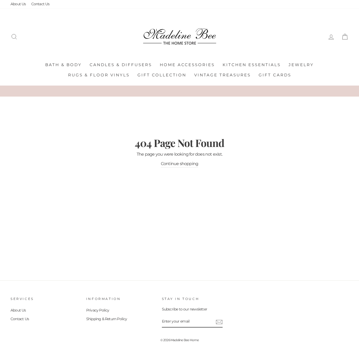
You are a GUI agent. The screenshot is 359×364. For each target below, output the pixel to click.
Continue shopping (179, 163)
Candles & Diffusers (121, 64)
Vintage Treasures (222, 74)
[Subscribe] (219, 321)
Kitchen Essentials (252, 64)
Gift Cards (275, 74)
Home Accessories (187, 64)
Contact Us (40, 4)
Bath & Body (63, 64)
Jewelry (301, 64)
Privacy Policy (97, 310)
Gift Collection (161, 74)
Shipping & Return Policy (106, 319)
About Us (18, 4)
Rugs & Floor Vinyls (99, 74)
